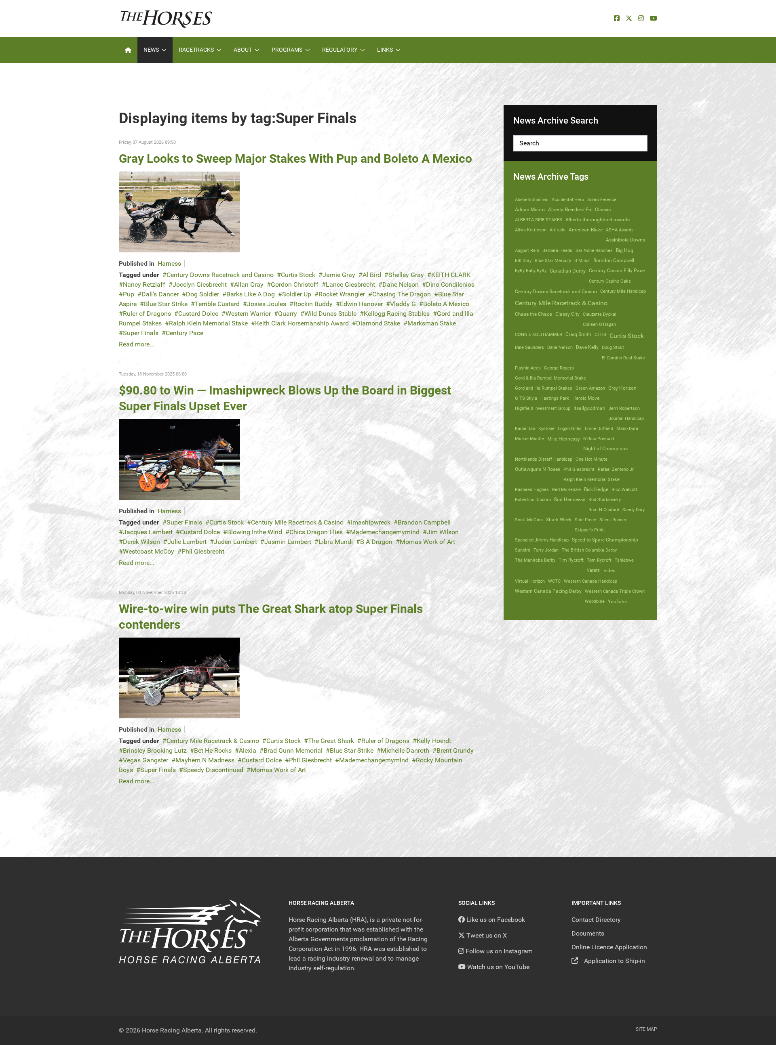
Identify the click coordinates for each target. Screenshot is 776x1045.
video (610, 570)
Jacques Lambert (148, 532)
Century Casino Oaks (610, 281)
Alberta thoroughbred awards (597, 219)
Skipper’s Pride (590, 530)
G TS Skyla (526, 398)
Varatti (594, 570)
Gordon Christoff (294, 284)
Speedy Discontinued (213, 770)
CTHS (600, 334)
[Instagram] (641, 18)
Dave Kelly (587, 347)
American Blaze (586, 230)
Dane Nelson (400, 284)
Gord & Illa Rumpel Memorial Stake (550, 378)
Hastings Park (554, 398)
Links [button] (385, 49)
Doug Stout (613, 347)
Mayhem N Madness (204, 760)
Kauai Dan (525, 428)
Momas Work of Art (427, 542)
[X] (629, 18)
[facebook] (617, 18)
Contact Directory (596, 919)
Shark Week (558, 519)
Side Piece (585, 519)
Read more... (136, 344)
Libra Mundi (335, 542)
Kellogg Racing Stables (397, 313)
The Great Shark (331, 741)
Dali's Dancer (160, 294)
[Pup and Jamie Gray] (179, 211)
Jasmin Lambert (287, 542)
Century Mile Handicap (623, 291)
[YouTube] (653, 18)
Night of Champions (605, 448)
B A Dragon (376, 542)
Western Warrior (248, 313)
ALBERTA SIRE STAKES (538, 219)
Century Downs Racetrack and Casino (220, 275)
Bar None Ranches (594, 250)
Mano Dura (627, 428)
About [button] (243, 49)
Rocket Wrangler (341, 294)
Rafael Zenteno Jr (616, 469)
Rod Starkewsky (604, 499)
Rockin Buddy (313, 304)
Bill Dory (523, 260)
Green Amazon (590, 388)
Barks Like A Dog (250, 294)
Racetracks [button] (196, 49)
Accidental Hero (568, 199)
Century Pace (184, 333)
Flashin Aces (528, 368)
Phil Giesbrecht (202, 551)
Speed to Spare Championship (605, 540)
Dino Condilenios (450, 284)
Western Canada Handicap (590, 581)
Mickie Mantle (529, 438)
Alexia (247, 750)
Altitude (557, 230)
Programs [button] (287, 49)
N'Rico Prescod (598, 438)
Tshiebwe (624, 560)
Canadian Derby (568, 271)
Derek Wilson (141, 542)
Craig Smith (578, 334)
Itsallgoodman (589, 408)
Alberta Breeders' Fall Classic (579, 209)
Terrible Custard (217, 304)
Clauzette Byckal (599, 314)
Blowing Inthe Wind (254, 532)
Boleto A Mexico (446, 304)
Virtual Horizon (530, 581)
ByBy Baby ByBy (530, 270)
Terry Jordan (546, 550)
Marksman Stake (431, 323)
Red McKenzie (566, 489)
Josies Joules (266, 304)
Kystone (546, 428)
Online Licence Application (609, 947)
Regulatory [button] (339, 49)
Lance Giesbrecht (350, 284)
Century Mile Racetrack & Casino (297, 522)
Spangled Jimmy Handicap (542, 540)
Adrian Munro (530, 209)
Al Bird (372, 275)
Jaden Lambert (235, 542)
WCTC (554, 581)
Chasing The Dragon (401, 294)
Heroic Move (585, 398)
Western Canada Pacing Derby (548, 591)
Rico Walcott (624, 489)
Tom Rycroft (599, 560)
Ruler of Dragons (147, 313)
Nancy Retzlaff (144, 284)
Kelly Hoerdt (434, 741)
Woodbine (595, 601)
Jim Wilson (443, 532)
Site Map (646, 1029)
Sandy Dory (633, 509)
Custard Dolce (198, 313)
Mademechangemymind (385, 532)
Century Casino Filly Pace (617, 270)
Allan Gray (249, 284)
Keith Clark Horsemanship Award (302, 323)
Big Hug (624, 250)
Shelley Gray (406, 275)
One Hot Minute (591, 459)
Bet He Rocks (213, 750)
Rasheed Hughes (532, 489)
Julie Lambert (187, 542)
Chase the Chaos (533, 314)
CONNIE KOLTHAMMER (538, 334)
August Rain (527, 250)
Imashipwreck (370, 522)
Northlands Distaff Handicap (543, 459)
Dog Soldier (202, 294)
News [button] (151, 49)
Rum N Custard (603, 509)
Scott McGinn (529, 519)
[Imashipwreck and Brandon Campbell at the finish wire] (179, 459)
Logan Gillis (570, 428)
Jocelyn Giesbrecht (200, 284)
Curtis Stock (298, 275)
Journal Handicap (626, 418)
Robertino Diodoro (533, 499)
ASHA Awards (620, 230)
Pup (128, 294)
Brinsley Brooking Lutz (155, 750)
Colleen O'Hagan (599, 324)
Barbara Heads (557, 250)
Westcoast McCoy (148, 551)
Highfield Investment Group (542, 408)
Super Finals (140, 333)
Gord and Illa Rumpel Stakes (543, 388)
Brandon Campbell (424, 522)
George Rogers (559, 368)
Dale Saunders (529, 347)
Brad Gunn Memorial (293, 750)
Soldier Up (296, 294)
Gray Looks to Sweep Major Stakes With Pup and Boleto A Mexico (295, 158)
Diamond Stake (378, 323)
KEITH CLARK (450, 275)
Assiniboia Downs (625, 240)
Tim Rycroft (571, 560)
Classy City (567, 314)
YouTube (617, 601)
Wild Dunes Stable (330, 313)
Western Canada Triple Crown (615, 591)
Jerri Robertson (624, 408)
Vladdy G (403, 304)
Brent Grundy (455, 750)
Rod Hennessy (569, 499)
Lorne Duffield (599, 428)
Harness (169, 263)
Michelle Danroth (405, 750)
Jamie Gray (339, 275)
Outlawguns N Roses (537, 469)
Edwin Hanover (361, 304)
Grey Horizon (622, 388)
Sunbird (522, 550)
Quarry (287, 313)
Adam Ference (601, 199)
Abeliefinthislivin (531, 199)
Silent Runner (612, 519)
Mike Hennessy (563, 439)
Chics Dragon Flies (316, 532)
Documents (587, 933)
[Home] (128, 50)
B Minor (582, 260)
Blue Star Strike (166, 304)
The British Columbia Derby (589, 550)
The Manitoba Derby (535, 560)
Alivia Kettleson (530, 230)
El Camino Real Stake (623, 358)
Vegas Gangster (145, 760)
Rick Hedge (596, 489)
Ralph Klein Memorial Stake (208, 323)
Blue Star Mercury (553, 260)
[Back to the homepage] (166, 18)
